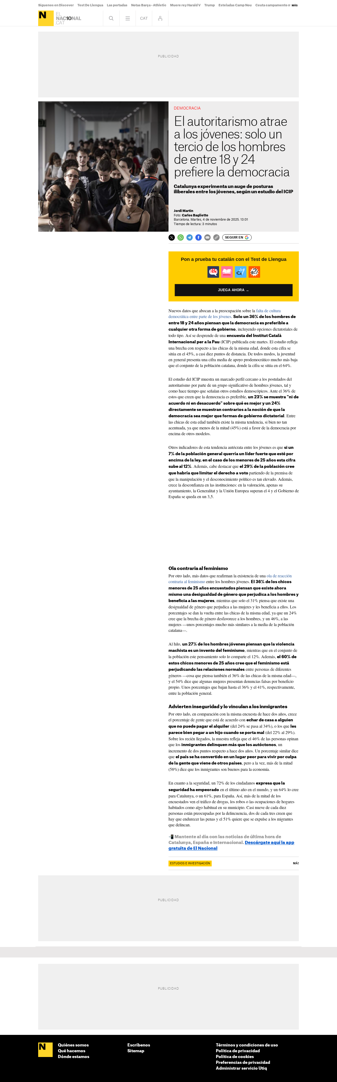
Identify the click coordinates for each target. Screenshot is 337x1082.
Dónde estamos (73, 1057)
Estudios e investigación (190, 863)
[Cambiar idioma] (144, 18)
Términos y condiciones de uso (247, 1045)
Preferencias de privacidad (243, 1063)
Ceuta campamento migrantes (280, 5)
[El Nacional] (46, 18)
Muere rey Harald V (185, 5)
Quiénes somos (73, 1045)
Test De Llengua (90, 5)
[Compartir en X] (171, 237)
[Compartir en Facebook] (198, 237)
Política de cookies (235, 1057)
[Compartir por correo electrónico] (207, 237)
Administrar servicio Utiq (241, 1068)
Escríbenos (138, 1045)
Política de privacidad (238, 1051)
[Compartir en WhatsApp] (180, 237)
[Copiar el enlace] (216, 237)
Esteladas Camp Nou (235, 5)
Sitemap (135, 1051)
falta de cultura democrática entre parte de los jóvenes (224, 313)
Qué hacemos (71, 1051)
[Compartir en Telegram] (189, 237)
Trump (209, 5)
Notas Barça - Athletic (148, 5)
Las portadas (117, 5)
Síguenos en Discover (56, 5)
